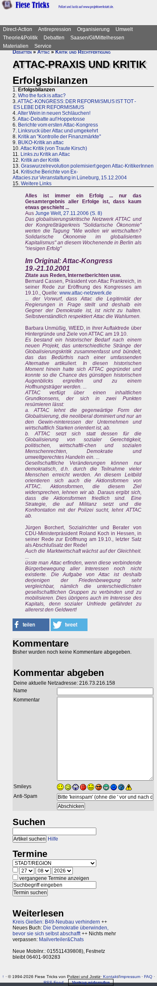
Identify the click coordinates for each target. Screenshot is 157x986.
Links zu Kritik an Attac (45, 154)
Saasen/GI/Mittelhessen (97, 38)
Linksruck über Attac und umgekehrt (58, 131)
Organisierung (93, 29)
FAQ (148, 976)
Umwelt (124, 29)
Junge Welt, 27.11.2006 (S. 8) (68, 213)
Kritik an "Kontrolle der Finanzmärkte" (59, 137)
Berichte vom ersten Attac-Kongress (58, 125)
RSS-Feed (54, 982)
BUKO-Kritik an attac (41, 142)
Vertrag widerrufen (91, 982)
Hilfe (53, 839)
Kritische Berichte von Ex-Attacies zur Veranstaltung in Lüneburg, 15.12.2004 (70, 175)
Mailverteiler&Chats (61, 939)
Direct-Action (17, 29)
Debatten (54, 38)
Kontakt (110, 976)
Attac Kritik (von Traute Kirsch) (54, 148)
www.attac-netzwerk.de (85, 293)
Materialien (15, 46)
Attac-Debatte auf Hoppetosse (51, 119)
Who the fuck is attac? (42, 95)
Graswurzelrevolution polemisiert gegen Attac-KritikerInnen (87, 166)
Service (42, 46)
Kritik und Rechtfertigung (83, 52)
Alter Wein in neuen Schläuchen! (54, 113)
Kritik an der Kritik (40, 160)
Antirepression (54, 29)
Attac (43, 52)
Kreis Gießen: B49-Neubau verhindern (56, 922)
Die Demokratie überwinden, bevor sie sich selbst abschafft (60, 931)
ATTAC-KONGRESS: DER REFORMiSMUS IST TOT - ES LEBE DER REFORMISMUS (74, 104)
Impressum (129, 976)
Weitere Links (36, 183)
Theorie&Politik (20, 38)
